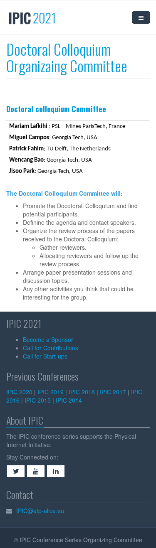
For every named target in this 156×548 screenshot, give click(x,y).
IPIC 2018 (82, 392)
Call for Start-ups (45, 356)
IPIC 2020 (19, 392)
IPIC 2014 (69, 400)
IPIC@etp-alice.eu (40, 510)
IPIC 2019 (50, 392)
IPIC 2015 (38, 400)
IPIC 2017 (113, 392)
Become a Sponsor (48, 339)
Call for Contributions (50, 348)
